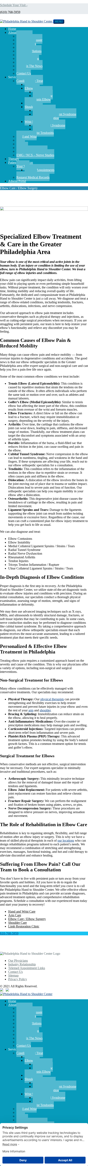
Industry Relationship (22, 964)
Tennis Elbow (42, 99)
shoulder (45, 710)
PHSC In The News (29, 66)
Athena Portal (17, 181)
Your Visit (22, 166)
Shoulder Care (17, 922)
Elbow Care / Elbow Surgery (27, 919)
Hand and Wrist (26, 136)
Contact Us (23, 73)
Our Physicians (18, 960)
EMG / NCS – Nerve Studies (35, 155)
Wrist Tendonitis (43, 133)
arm (30, 710)
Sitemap (13, 975)
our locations (66, 840)
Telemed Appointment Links (26, 968)
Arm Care (14, 915)
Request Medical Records (33, 177)
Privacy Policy (17, 979)
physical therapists (52, 699)
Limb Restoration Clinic (23, 926)
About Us (14, 32)
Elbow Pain (32, 88)
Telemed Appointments (39, 170)
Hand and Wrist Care (21, 911)
